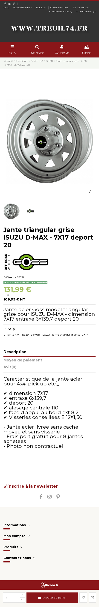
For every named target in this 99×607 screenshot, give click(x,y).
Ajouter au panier (55, 597)
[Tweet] (9, 329)
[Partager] (5, 329)
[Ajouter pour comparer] (92, 597)
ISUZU (46, 334)
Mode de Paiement (23, 7)
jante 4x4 (13, 334)
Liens (6, 7)
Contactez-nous (81, 7)
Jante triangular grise (66, 334)
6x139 (25, 334)
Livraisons (41, 7)
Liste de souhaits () (62, 11)
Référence (9, 277)
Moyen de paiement (22, 360)
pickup (35, 334)
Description (14, 352)
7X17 (85, 334)
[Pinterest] (14, 329)
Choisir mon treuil (60, 7)
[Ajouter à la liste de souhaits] (83, 597)
